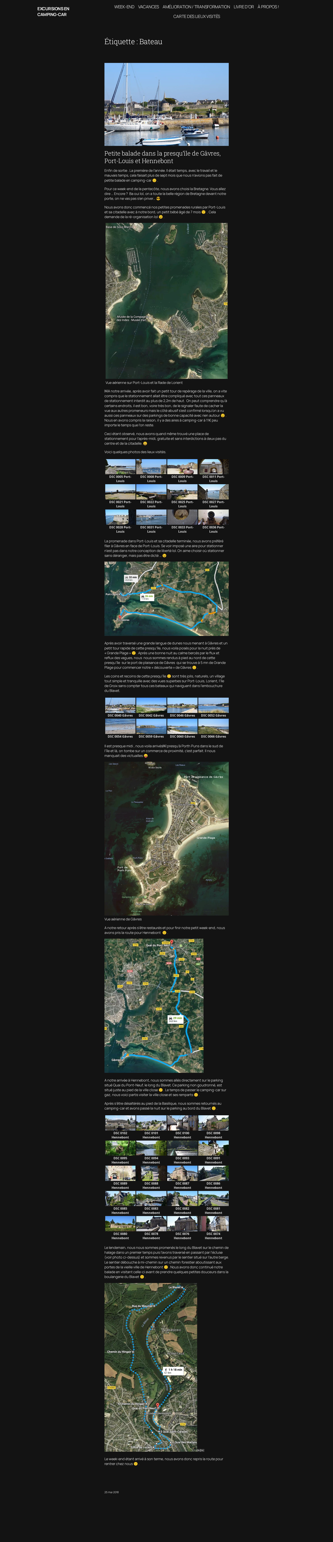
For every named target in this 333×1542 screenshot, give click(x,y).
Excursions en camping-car (53, 12)
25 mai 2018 (111, 1492)
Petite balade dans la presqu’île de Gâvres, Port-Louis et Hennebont (162, 157)
